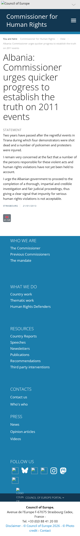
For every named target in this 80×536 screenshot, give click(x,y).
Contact (45, 530)
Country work (21, 294)
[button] (40, 4)
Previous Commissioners (30, 254)
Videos (15, 438)
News (14, 424)
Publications (19, 354)
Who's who (19, 404)
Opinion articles (22, 431)
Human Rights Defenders (30, 306)
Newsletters (20, 348)
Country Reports (23, 336)
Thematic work (22, 300)
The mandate (20, 260)
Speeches (18, 342)
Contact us (18, 397)
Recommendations (25, 360)
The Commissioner (25, 248)
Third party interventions (30, 367)
